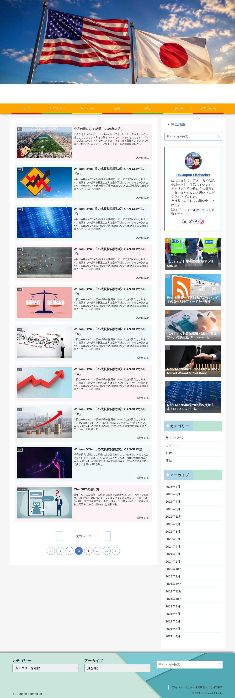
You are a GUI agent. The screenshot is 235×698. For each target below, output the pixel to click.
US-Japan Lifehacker (193, 175)
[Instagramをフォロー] (201, 221)
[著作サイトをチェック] (184, 221)
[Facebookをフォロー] (196, 221)
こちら (203, 210)
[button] (219, 136)
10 (106, 550)
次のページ (83, 536)
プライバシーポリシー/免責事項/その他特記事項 (196, 687)
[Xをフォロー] (190, 221)
